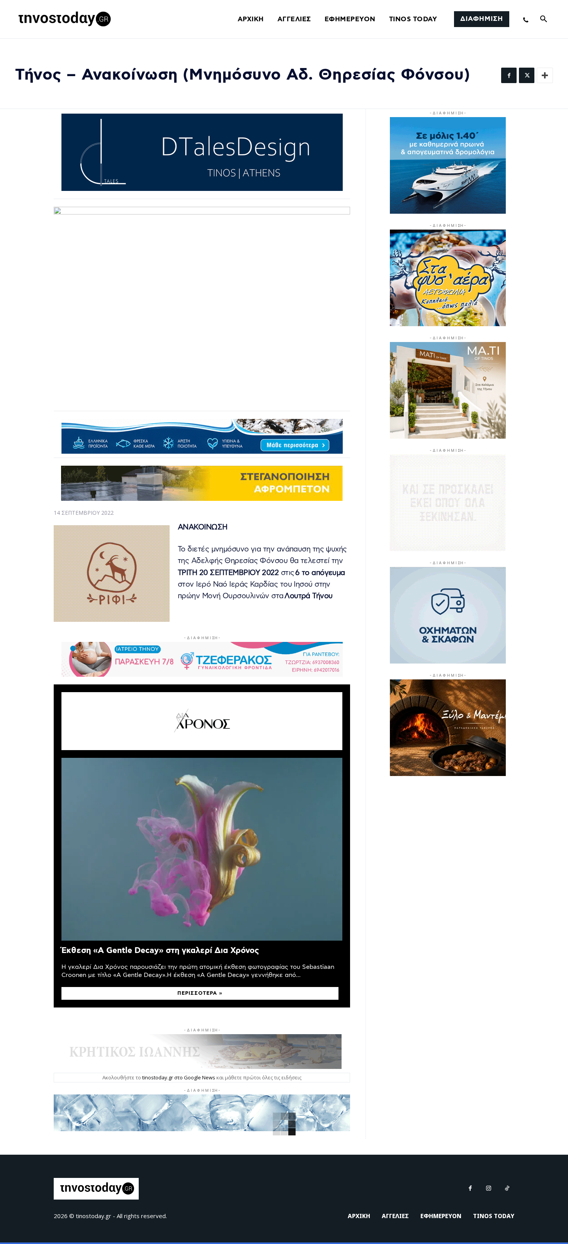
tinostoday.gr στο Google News (178, 1077)
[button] (543, 19)
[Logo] (63, 19)
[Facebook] (509, 75)
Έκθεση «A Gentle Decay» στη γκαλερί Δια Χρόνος (160, 950)
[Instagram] (488, 1188)
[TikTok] (507, 1188)
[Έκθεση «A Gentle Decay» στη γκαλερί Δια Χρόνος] (201, 849)
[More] (545, 75)
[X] (526, 75)
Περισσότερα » (200, 993)
